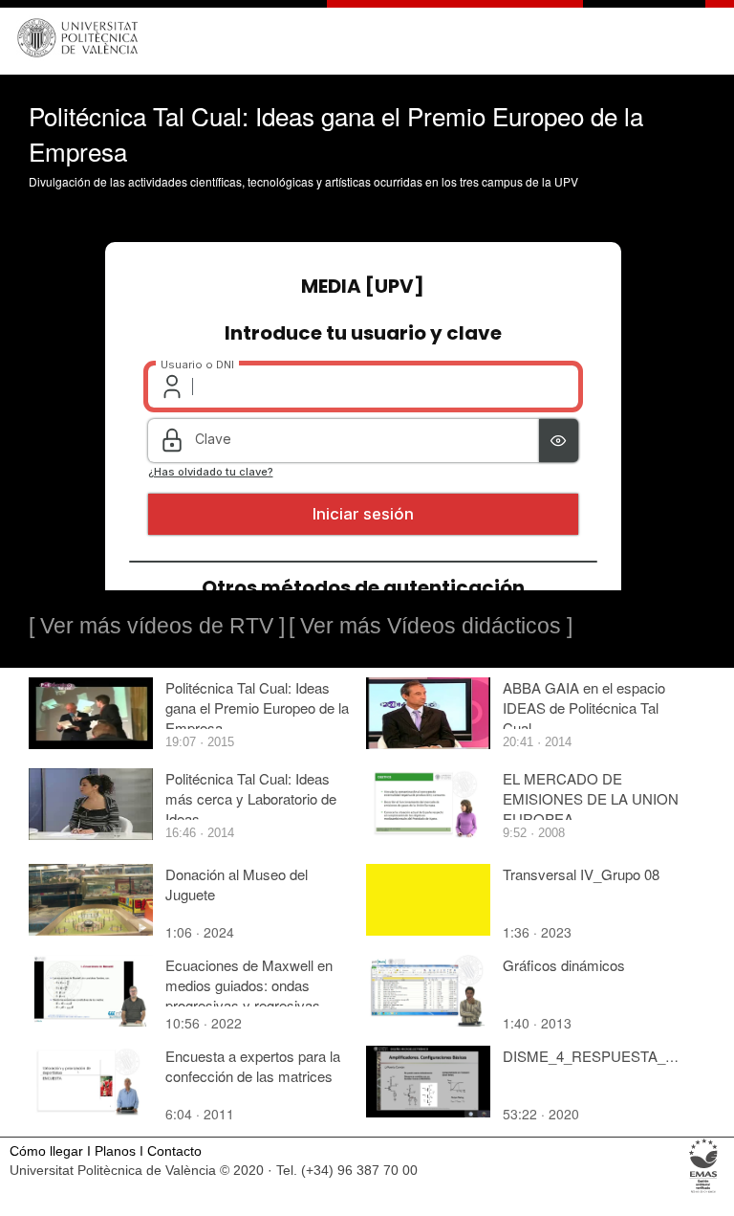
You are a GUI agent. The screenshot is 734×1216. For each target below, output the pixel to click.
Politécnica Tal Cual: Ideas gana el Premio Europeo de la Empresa (257, 707)
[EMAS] (704, 1191)
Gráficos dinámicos (564, 965)
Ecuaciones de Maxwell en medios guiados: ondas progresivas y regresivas (249, 985)
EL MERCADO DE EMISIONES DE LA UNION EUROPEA (591, 798)
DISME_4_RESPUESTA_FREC (603, 1056)
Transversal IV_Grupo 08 (581, 874)
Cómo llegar (46, 1151)
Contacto (174, 1151)
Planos (115, 1151)
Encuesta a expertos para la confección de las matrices (252, 1066)
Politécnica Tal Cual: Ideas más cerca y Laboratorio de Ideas (250, 798)
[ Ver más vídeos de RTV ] (157, 625)
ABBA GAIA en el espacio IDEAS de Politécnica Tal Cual (584, 707)
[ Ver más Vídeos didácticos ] (430, 625)
